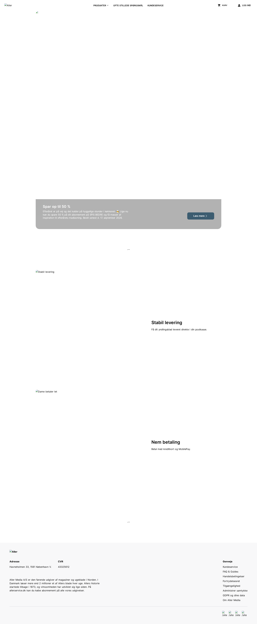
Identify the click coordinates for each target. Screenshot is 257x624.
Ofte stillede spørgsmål (128, 5)
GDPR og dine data (234, 595)
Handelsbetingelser (233, 576)
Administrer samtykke (235, 590)
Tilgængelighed (231, 585)
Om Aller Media (231, 600)
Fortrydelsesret (231, 581)
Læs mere (198, 215)
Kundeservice (156, 5)
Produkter (99, 5)
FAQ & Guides (230, 571)
